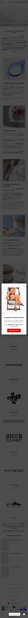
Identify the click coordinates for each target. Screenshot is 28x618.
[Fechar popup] (24, 285)
